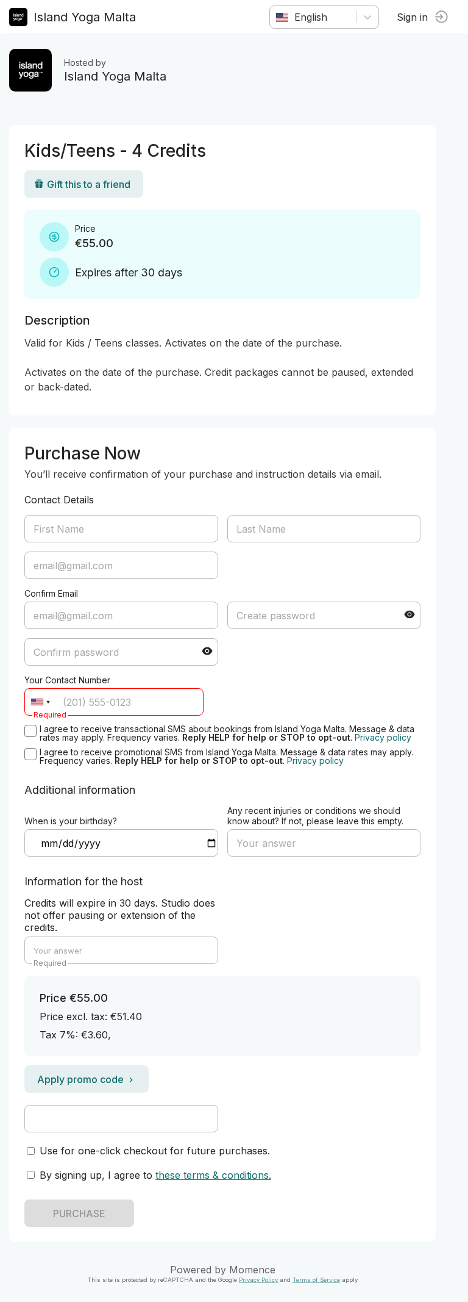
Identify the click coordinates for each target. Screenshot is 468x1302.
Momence (252, 1270)
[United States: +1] (40, 702)
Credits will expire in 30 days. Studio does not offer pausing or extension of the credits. (119, 915)
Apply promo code (80, 1079)
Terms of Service (316, 1279)
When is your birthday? (70, 821)
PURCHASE (79, 1213)
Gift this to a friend (88, 184)
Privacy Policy (258, 1279)
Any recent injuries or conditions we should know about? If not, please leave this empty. (315, 815)
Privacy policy (383, 737)
